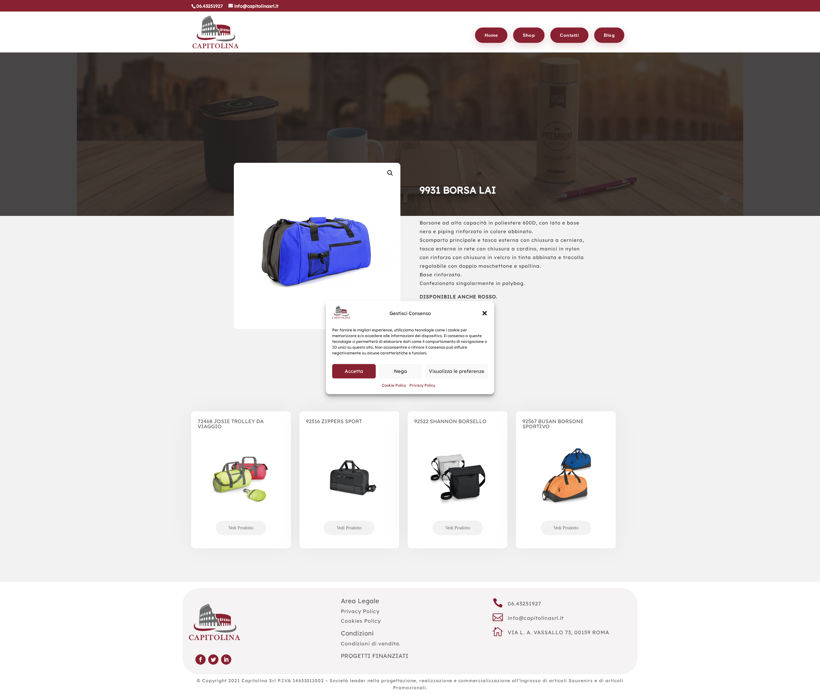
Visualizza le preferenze (456, 371)
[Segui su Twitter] (213, 659)
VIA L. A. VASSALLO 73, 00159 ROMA (558, 632)
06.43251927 (524, 603)
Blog (609, 35)
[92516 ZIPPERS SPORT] (349, 487)
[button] (484, 313)
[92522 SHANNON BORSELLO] (457, 487)
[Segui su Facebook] (200, 659)
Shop (529, 35)
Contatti (569, 35)
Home (491, 35)
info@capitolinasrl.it (536, 618)
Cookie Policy (394, 385)
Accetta (354, 371)
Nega (400, 371)
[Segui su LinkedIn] (226, 659)
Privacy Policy (422, 385)
